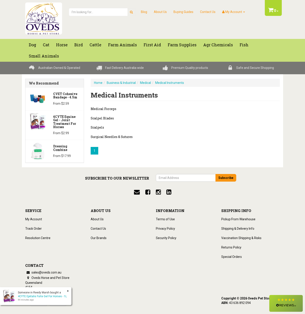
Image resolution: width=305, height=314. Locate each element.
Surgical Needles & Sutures (112, 136)
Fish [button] (244, 44)
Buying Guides (183, 12)
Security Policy (166, 238)
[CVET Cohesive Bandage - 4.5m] (37, 98)
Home (98, 83)
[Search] (131, 12)
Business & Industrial (121, 83)
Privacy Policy (165, 228)
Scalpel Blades (102, 118)
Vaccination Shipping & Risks (241, 238)
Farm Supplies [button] (182, 44)
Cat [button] (46, 44)
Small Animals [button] (44, 56)
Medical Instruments (169, 83)
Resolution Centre (37, 238)
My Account (33, 219)
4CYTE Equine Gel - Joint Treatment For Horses (64, 122)
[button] (286, 303)
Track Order (33, 228)
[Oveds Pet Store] (43, 17)
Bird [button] (78, 44)
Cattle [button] (95, 44)
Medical (145, 83)
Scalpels (97, 127)
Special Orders (231, 257)
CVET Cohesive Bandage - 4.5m (65, 95)
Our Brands (99, 238)
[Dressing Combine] (37, 151)
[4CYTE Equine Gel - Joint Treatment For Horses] (37, 121)
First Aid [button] (152, 44)
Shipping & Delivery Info (237, 228)
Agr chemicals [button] (218, 44)
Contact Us (207, 12)
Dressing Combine (60, 148)
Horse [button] (62, 44)
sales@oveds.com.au (46, 272)
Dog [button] (32, 44)
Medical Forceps (103, 108)
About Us (160, 12)
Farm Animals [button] (122, 44)
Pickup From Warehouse (238, 219)
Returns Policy (231, 247)
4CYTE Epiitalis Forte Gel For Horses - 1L (42, 296)
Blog (144, 12)
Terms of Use (165, 219)
